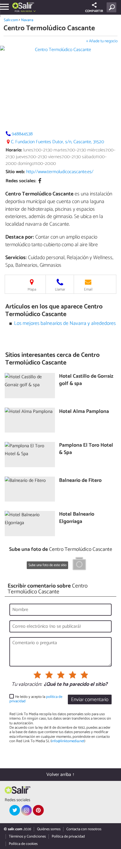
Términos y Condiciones (27, 836)
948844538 (22, 134)
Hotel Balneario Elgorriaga (76, 518)
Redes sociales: (21, 181)
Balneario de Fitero (80, 481)
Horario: (14, 150)
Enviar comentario (89, 700)
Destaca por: (19, 237)
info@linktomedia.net (67, 741)
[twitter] (14, 810)
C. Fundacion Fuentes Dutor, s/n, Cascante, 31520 (57, 142)
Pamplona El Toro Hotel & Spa (86, 449)
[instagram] (26, 810)
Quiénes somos (48, 829)
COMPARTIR (94, 11)
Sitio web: (15, 172)
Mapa (32, 289)
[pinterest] (38, 810)
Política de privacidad (68, 836)
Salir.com (11, 20)
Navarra (27, 20)
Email (88, 289)
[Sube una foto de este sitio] (79, 564)
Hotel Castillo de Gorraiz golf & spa (86, 380)
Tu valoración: (26, 684)
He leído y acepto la (35, 699)
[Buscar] (112, 7)
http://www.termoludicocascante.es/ (59, 172)
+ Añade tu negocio (101, 41)
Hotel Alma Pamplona (84, 412)
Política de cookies (23, 844)
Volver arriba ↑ (60, 775)
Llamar (60, 289)
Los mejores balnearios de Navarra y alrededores (65, 323)
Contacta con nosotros (83, 829)
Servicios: (16, 257)
